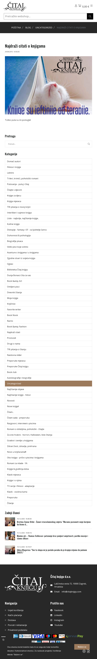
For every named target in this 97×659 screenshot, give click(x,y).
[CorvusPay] (75, 636)
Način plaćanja (15, 615)
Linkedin (58, 615)
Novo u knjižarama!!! (16, 452)
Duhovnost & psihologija (19, 235)
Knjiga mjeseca (14, 201)
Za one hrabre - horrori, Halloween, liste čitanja (29, 434)
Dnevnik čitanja (14, 292)
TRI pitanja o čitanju (16, 349)
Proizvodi (11, 338)
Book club (12, 372)
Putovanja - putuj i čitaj (18, 184)
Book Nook (12, 315)
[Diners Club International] (25, 636)
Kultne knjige (13, 224)
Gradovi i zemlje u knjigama (20, 440)
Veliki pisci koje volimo (17, 246)
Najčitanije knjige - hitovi (19, 395)
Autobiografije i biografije (19, 377)
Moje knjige (12, 298)
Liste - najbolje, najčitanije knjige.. (23, 218)
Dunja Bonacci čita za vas (19, 275)
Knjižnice (11, 303)
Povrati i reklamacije (17, 625)
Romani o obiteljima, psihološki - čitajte (25, 429)
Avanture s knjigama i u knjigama (23, 252)
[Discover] (62, 636)
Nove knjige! (13, 406)
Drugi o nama (13, 343)
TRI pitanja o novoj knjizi (18, 207)
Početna (16, 27)
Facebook (58, 610)
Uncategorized (43, 27)
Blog (28, 27)
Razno (10, 320)
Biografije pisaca (15, 241)
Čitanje (10, 503)
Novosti (11, 400)
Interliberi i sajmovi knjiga (19, 212)
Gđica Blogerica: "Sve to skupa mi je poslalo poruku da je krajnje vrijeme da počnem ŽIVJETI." (52, 551)
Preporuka (12, 497)
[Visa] (38, 636)
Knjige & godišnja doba (18, 469)
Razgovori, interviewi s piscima (21, 423)
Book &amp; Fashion (17, 326)
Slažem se (82, 647)
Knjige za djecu (14, 195)
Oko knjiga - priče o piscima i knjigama (25, 457)
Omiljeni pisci (13, 286)
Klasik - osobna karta (17, 491)
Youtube (59, 625)
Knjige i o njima (14, 480)
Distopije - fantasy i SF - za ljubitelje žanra (26, 229)
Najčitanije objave (15, 389)
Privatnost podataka (17, 630)
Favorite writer (14, 309)
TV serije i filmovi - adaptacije (20, 486)
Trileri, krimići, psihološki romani (22, 178)
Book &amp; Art (14, 281)
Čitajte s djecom (14, 189)
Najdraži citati (13, 332)
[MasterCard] (48, 636)
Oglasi (10, 264)
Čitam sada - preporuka (18, 417)
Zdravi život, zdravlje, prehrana (21, 446)
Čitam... (10, 412)
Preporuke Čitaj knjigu (17, 366)
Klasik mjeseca (14, 474)
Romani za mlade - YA (17, 463)
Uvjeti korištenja (15, 610)
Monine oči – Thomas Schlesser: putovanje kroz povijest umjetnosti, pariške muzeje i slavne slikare (52, 537)
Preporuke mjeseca (16, 360)
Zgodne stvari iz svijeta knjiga (21, 258)
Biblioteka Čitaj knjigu (17, 269)
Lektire (10, 172)
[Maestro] (55, 636)
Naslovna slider (14, 355)
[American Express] (15, 636)
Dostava (12, 620)
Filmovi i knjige (14, 167)
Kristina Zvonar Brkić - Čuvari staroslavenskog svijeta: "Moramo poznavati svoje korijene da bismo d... (54, 523)
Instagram (59, 620)
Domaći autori (14, 161)
